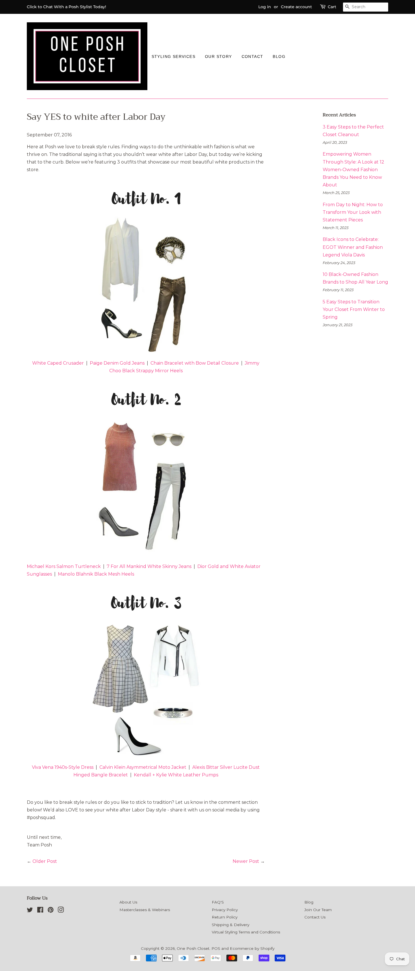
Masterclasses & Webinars (144, 909)
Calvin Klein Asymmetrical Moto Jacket (142, 767)
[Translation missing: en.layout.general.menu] (295, 56)
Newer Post (246, 861)
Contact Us (315, 917)
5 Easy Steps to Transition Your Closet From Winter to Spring (354, 309)
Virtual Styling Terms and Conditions (246, 932)
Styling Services (173, 56)
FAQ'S (218, 902)
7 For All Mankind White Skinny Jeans (149, 566)
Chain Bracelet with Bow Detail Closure (194, 363)
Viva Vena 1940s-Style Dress (62, 767)
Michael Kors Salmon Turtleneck (64, 566)
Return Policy (224, 917)
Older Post (44, 861)
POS (215, 948)
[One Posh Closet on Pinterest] (50, 911)
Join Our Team (318, 909)
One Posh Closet (193, 948)
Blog (279, 56)
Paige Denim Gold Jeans (117, 363)
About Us (128, 902)
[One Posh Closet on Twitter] (30, 911)
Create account (296, 6)
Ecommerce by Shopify (252, 948)
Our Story (218, 56)
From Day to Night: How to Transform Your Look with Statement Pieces (353, 212)
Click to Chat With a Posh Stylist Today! (66, 6)
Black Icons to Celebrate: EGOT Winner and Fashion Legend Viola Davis (353, 247)
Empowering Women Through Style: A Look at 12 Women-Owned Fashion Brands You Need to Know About (353, 169)
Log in (264, 6)
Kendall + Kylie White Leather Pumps (176, 775)
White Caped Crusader (58, 363)
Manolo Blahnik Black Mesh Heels (96, 574)
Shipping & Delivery (230, 924)
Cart (332, 6)
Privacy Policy (225, 909)
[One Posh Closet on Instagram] (61, 911)
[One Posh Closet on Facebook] (40, 911)
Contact (252, 56)
